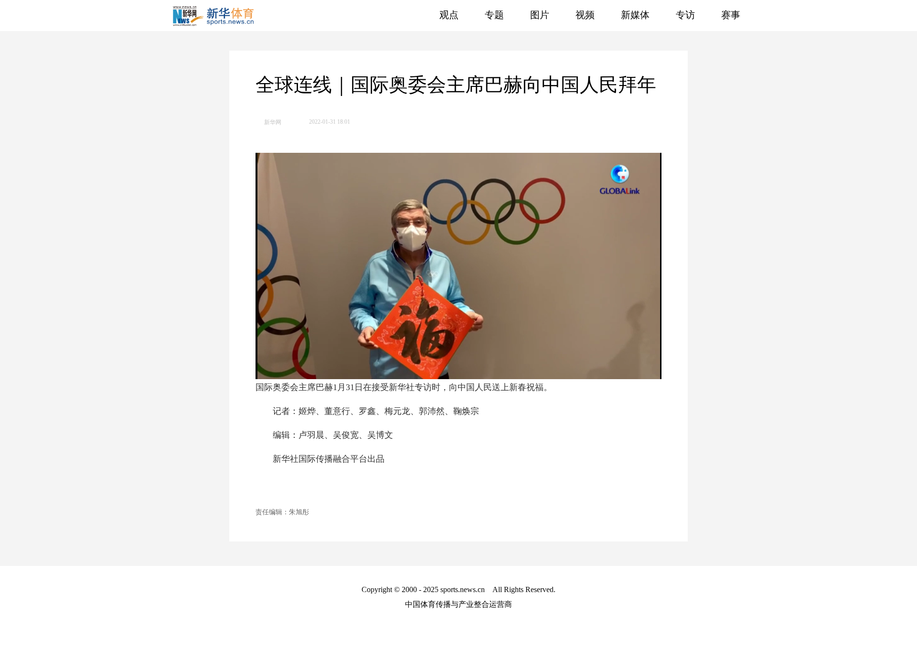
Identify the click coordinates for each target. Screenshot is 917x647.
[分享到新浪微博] (635, 120)
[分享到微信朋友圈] (651, 120)
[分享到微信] (620, 120)
